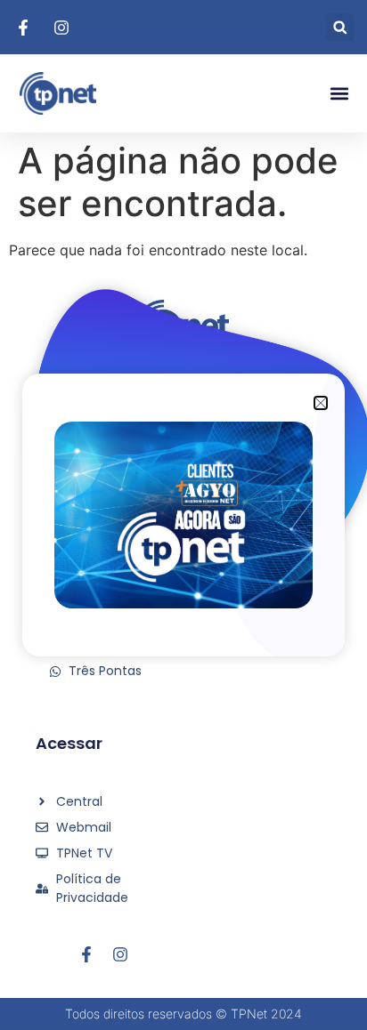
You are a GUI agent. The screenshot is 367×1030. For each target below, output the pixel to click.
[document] (183, 515)
